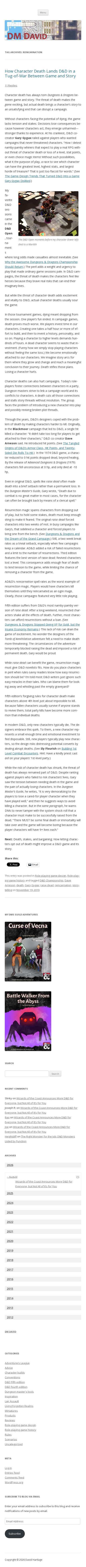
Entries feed (12, 1473)
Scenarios (11, 1439)
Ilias (7, 1117)
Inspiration (11, 1396)
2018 (10, 1260)
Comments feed (14, 1477)
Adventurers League (17, 1363)
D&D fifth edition (15, 1382)
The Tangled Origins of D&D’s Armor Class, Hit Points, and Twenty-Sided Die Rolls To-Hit (42, 448)
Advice (9, 1368)
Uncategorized (14, 1444)
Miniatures (11, 1411)
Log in (8, 1468)
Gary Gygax (32, 885)
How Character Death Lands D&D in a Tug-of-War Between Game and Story (40, 73)
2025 (10, 1193)
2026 (10, 1165)
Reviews (10, 1420)
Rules (8, 1434)
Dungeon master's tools (19, 1391)
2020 (10, 1241)
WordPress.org (14, 1482)
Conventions (12, 1377)
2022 (10, 1222)
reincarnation (63, 885)
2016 (10, 1279)
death (20, 885)
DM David (10, 1331)
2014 (10, 1298)
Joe (7, 1127)
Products (10, 1415)
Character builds (15, 1372)
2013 (10, 1308)
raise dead (47, 885)
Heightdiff (11, 1136)
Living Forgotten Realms (19, 1406)
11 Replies (11, 85)
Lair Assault (12, 1401)
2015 (10, 1288)
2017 (10, 1269)
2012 (10, 1317)
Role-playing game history (20, 1430)
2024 (10, 1203)
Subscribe (15, 1533)
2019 (10, 1250)
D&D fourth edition (16, 1387)
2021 (10, 1231)
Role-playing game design (50, 875)
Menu (43, 12)
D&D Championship (51, 880)
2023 (10, 1212)
